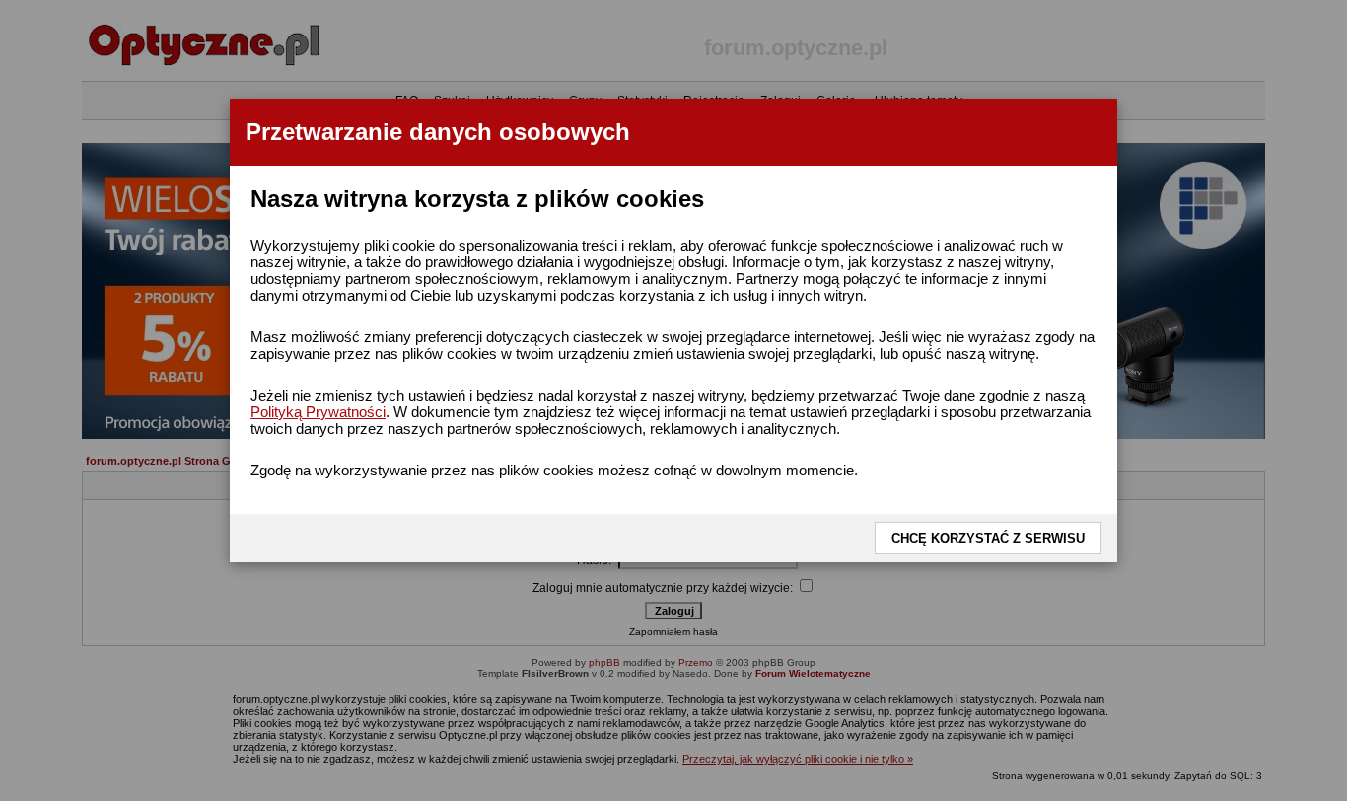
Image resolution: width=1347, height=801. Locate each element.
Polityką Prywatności (318, 411)
